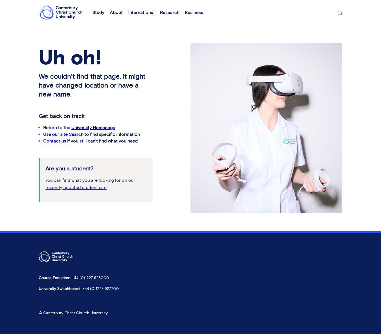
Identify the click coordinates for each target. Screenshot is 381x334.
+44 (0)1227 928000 (90, 277)
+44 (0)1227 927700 (101, 288)
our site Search (67, 134)
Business (194, 12)
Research (169, 12)
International (141, 12)
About (116, 12)
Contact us (54, 141)
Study (98, 12)
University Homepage (93, 127)
